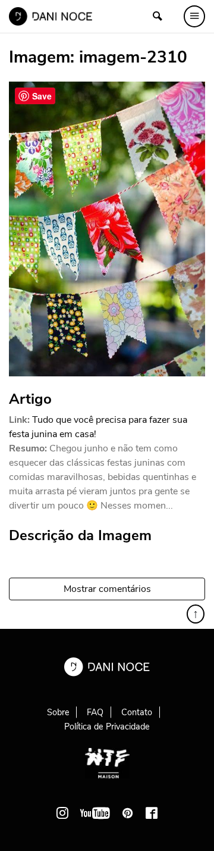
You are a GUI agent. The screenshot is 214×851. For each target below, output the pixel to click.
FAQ (95, 712)
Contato (136, 712)
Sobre (58, 712)
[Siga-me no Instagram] (62, 813)
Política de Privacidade (107, 726)
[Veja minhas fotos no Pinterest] (128, 813)
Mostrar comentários (107, 589)
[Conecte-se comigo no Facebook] (152, 813)
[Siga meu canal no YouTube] (95, 813)
